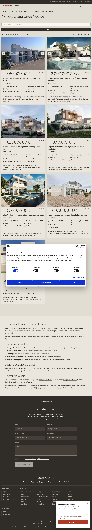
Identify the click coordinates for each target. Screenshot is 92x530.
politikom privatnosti (43, 459)
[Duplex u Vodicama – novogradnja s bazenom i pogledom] (69, 138)
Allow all (72, 282)
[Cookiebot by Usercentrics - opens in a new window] (77, 246)
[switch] (35, 270)
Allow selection (46, 282)
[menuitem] (57, 2)
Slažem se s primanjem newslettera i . (71, 517)
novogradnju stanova (70, 380)
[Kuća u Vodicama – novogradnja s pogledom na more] (23, 70)
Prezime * (49, 425)
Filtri (47, 29)
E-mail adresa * (20, 434)
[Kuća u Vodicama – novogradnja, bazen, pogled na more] (23, 138)
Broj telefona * (52, 434)
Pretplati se (72, 522)
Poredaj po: (5, 35)
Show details (77, 277)
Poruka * (18, 443)
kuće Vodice (28, 382)
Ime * (16, 425)
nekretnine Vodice (68, 388)
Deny (19, 282)
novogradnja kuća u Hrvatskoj (26, 386)
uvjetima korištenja (30, 459)
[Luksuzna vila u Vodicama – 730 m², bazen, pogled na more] (69, 70)
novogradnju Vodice (45, 380)
